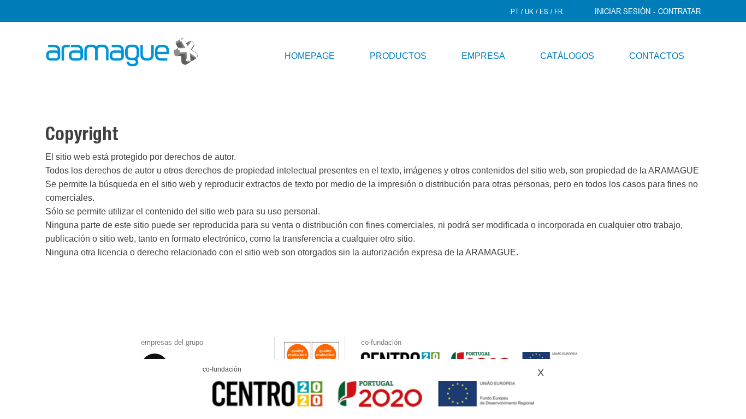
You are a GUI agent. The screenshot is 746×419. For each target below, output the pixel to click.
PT (515, 11)
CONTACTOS (656, 56)
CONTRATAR (679, 11)
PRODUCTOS (398, 56)
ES (544, 11)
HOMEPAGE (310, 56)
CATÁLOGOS (567, 56)
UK (529, 11)
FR (558, 11)
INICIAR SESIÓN (622, 11)
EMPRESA (483, 56)
